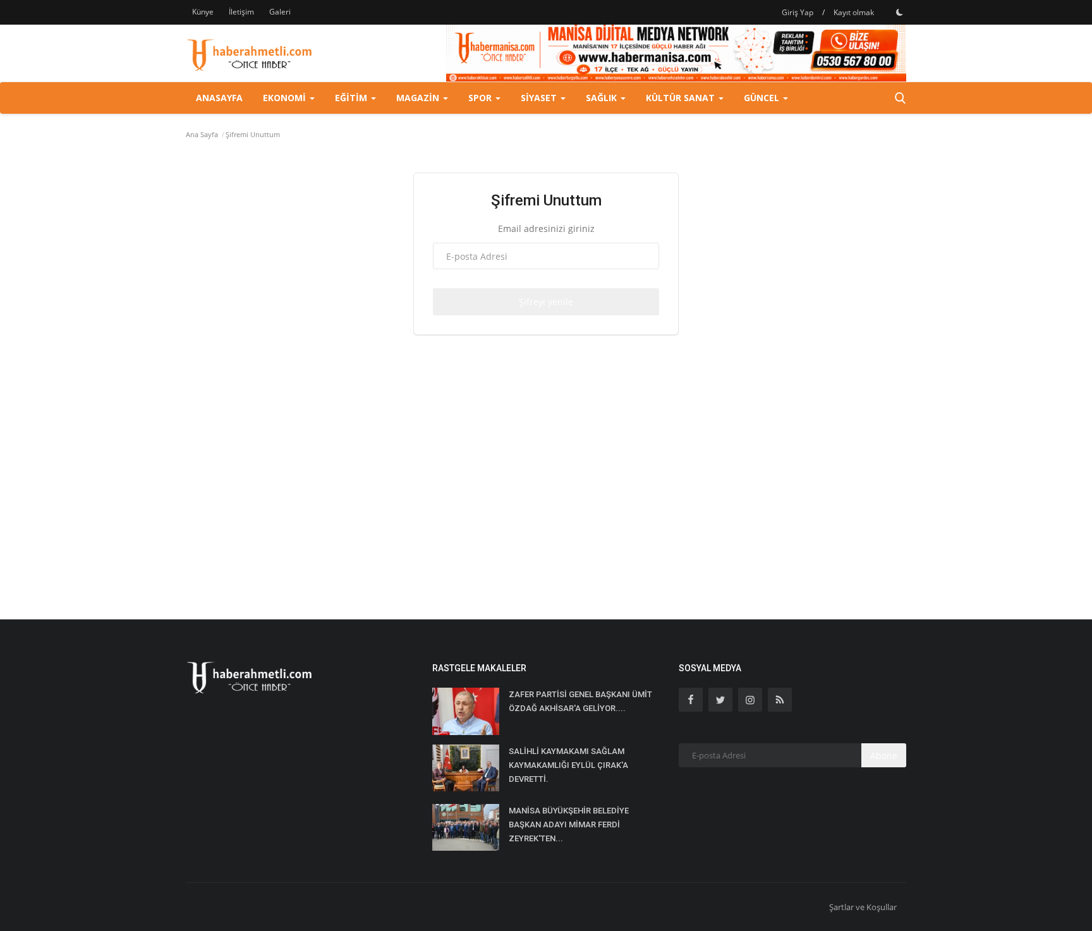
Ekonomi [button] (285, 98)
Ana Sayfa (202, 134)
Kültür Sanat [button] (681, 98)
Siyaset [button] (540, 98)
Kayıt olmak (854, 12)
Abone (883, 756)
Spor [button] (481, 98)
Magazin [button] (419, 98)
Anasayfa (219, 98)
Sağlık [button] (602, 98)
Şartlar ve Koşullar (863, 907)
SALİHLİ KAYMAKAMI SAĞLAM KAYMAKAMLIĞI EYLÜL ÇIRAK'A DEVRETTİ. (568, 765)
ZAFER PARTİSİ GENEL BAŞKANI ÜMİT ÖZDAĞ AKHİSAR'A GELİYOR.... (580, 701)
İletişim (241, 11)
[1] (899, 12)
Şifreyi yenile (546, 302)
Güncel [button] (763, 98)
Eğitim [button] (352, 98)
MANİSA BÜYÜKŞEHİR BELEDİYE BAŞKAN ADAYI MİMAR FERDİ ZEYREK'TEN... (569, 824)
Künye (203, 11)
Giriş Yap (797, 12)
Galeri (280, 11)
